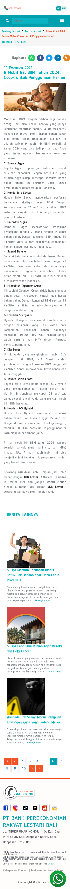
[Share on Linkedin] (56, 56)
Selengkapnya (42, 600)
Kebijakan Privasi (15, 870)
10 (24, 768)
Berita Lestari (33, 31)
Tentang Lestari (11, 31)
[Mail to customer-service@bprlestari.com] (55, 807)
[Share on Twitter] (48, 56)
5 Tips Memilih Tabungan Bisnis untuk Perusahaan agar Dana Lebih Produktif (33, 575)
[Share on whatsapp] (30, 56)
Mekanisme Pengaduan (47, 870)
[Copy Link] (65, 56)
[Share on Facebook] (39, 56)
